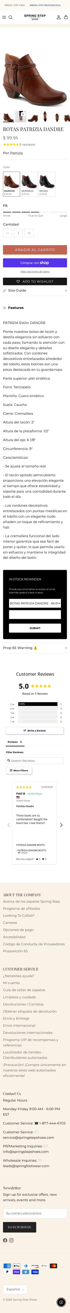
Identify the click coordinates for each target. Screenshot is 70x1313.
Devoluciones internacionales (28, 1033)
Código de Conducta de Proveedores (34, 944)
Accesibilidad (14, 937)
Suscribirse (19, 1227)
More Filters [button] (20, 770)
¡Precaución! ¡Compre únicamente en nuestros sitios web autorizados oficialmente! (34, 1070)
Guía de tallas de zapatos (24, 990)
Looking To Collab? (19, 915)
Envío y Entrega (16, 1018)
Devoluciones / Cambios (23, 1004)
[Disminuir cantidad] (7, 233)
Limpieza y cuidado (19, 997)
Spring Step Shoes (25, 1299)
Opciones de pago (18, 930)
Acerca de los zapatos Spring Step (31, 901)
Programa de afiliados (21, 909)
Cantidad (11, 224)
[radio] (11, 184)
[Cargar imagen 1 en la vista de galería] (35, 74)
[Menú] (4, 17)
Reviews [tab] (13, 742)
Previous (8, 823)
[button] (38, 859)
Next (61, 823)
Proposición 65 (15, 951)
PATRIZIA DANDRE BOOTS (30, 845)
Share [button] (24, 852)
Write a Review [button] (36, 730)
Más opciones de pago (35, 271)
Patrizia (16, 153)
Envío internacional (19, 1025)
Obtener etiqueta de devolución (30, 1011)
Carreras (10, 923)
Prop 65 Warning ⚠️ (20, 648)
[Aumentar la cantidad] (29, 233)
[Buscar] (12, 17)
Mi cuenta (11, 983)
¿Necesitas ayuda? (18, 976)
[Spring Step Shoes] (35, 17)
